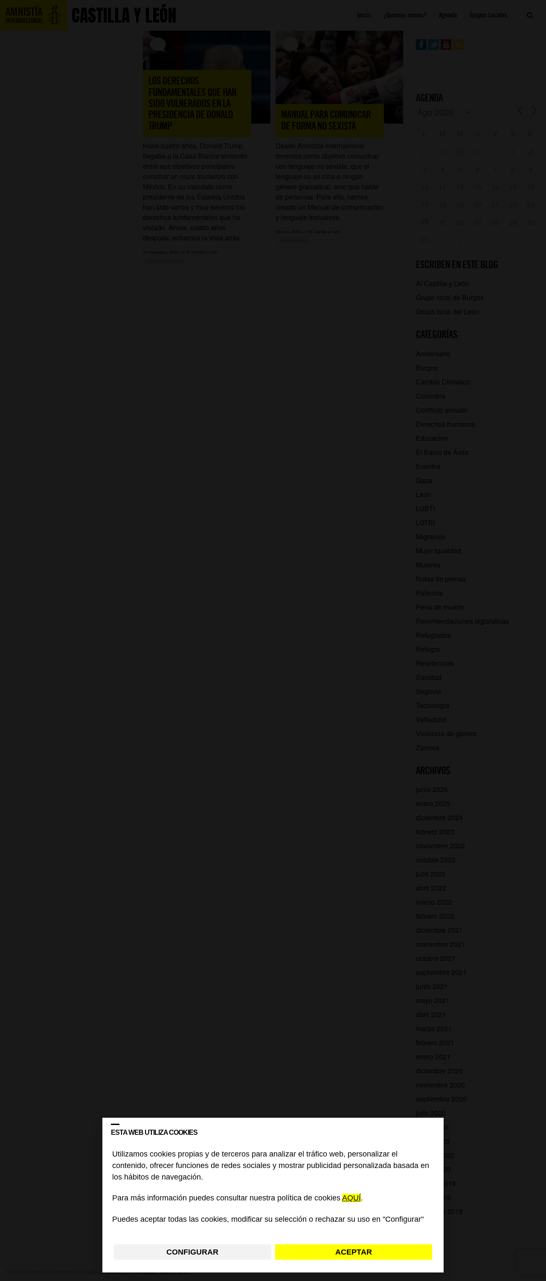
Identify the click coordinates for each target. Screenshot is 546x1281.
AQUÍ (351, 1198)
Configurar (192, 1252)
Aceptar (353, 1252)
